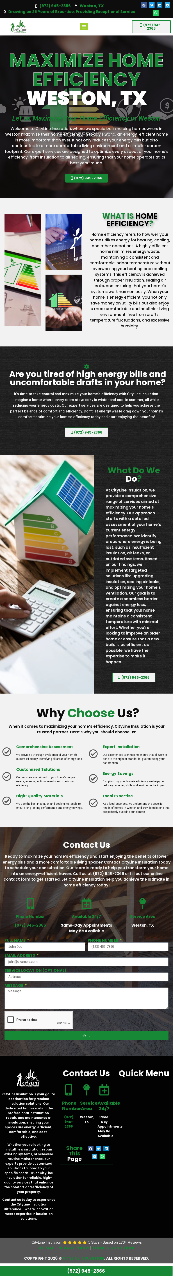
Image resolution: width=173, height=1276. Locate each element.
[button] (144, 5)
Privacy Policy (73, 1248)
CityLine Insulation (83, 1258)
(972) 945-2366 (55, 6)
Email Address (20, 955)
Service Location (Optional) (35, 970)
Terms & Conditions (114, 1248)
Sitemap (46, 1248)
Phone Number (103, 940)
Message (14, 985)
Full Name (15, 940)
